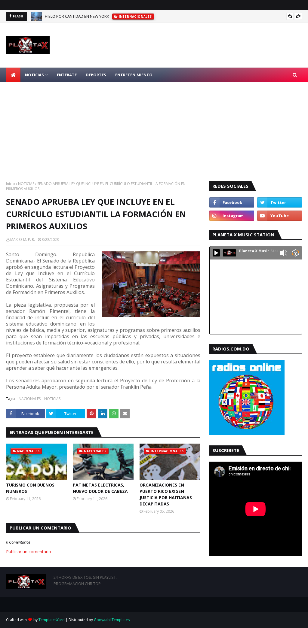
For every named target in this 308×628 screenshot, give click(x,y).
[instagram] (231, 216)
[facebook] (231, 202)
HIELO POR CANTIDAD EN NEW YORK (77, 16)
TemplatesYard (51, 619)
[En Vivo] (216, 252)
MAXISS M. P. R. (22, 239)
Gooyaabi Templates (112, 619)
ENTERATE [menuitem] (67, 74)
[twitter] (279, 202)
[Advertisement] (154, 127)
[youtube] (279, 216)
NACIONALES (30, 398)
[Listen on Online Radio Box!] (295, 253)
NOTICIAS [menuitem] (34, 74)
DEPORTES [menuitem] (96, 74)
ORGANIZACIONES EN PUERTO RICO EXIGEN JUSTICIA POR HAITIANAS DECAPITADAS (166, 494)
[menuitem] (13, 75)
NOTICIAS (26, 183)
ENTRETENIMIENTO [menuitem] (133, 74)
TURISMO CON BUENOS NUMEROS (30, 488)
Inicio (10, 183)
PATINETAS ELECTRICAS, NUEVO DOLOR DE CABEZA (100, 488)
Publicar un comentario (28, 551)
